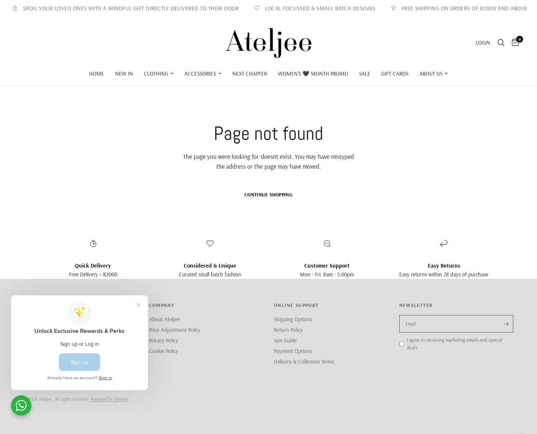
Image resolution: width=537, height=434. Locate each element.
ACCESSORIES (200, 73)
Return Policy (288, 329)
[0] (513, 43)
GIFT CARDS (394, 73)
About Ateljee (164, 319)
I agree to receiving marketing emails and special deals (455, 343)
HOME (96, 73)
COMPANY (162, 305)
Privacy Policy (163, 340)
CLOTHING (156, 73)
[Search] (501, 43)
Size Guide (285, 340)
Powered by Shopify (110, 399)
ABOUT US (430, 73)
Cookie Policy (163, 350)
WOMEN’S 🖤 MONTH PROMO (313, 73)
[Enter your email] (506, 324)
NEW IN (124, 73)
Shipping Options (293, 319)
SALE (364, 73)
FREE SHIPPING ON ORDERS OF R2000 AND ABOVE (460, 8)
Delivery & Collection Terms (304, 361)
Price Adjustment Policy (175, 329)
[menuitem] (97, 74)
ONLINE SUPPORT (296, 305)
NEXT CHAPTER (249, 73)
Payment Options (293, 350)
